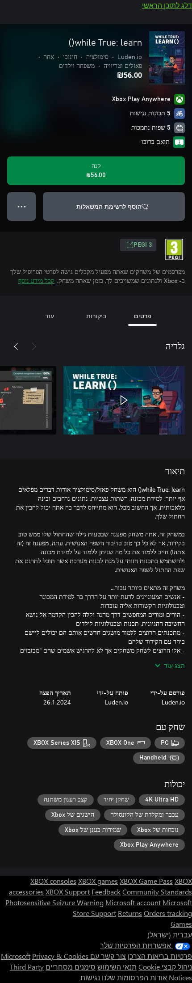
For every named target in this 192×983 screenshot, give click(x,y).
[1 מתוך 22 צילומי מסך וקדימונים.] (124, 400)
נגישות (90, 977)
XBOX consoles (53, 881)
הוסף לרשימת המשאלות (109, 206)
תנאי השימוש (117, 966)
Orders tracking (168, 913)
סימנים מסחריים (71, 966)
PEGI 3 (143, 245)
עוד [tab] (49, 316)
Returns (130, 913)
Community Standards (157, 891)
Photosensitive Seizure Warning (54, 902)
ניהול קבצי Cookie (165, 966)
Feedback (106, 891)
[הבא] (16, 346)
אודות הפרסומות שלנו (134, 977)
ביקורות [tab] (96, 316)
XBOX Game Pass (146, 881)
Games (181, 923)
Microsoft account (133, 902)
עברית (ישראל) (169, 934)
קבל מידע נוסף (36, 280)
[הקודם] (34, 346)
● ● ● (21, 206)
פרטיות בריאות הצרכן (160, 956)
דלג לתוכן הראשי (167, 5)
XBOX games (98, 881)
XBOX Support (68, 891)
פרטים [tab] (142, 316)
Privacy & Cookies (60, 956)
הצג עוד (174, 665)
